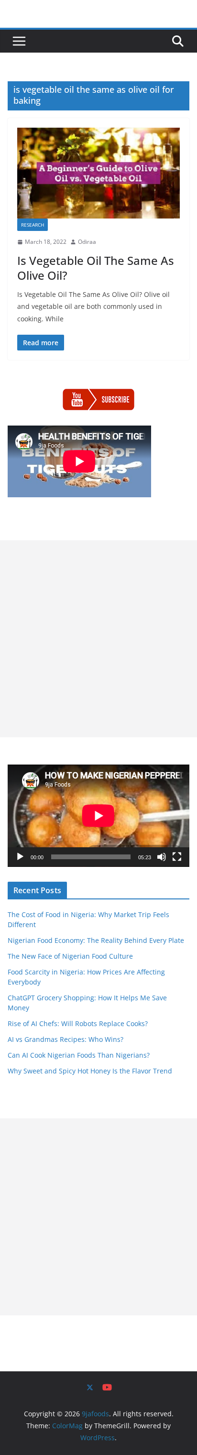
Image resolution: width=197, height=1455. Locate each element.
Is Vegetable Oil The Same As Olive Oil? (95, 267)
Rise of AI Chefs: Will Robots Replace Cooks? (78, 1023)
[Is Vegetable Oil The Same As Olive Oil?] (98, 173)
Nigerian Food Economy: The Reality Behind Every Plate (96, 940)
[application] (98, 816)
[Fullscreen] (177, 857)
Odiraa (87, 242)
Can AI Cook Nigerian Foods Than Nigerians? (79, 1055)
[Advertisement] (98, 638)
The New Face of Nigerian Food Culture (70, 956)
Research (32, 224)
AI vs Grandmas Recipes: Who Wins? (65, 1039)
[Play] (20, 857)
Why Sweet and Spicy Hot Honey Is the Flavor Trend (90, 1070)
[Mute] (161, 857)
